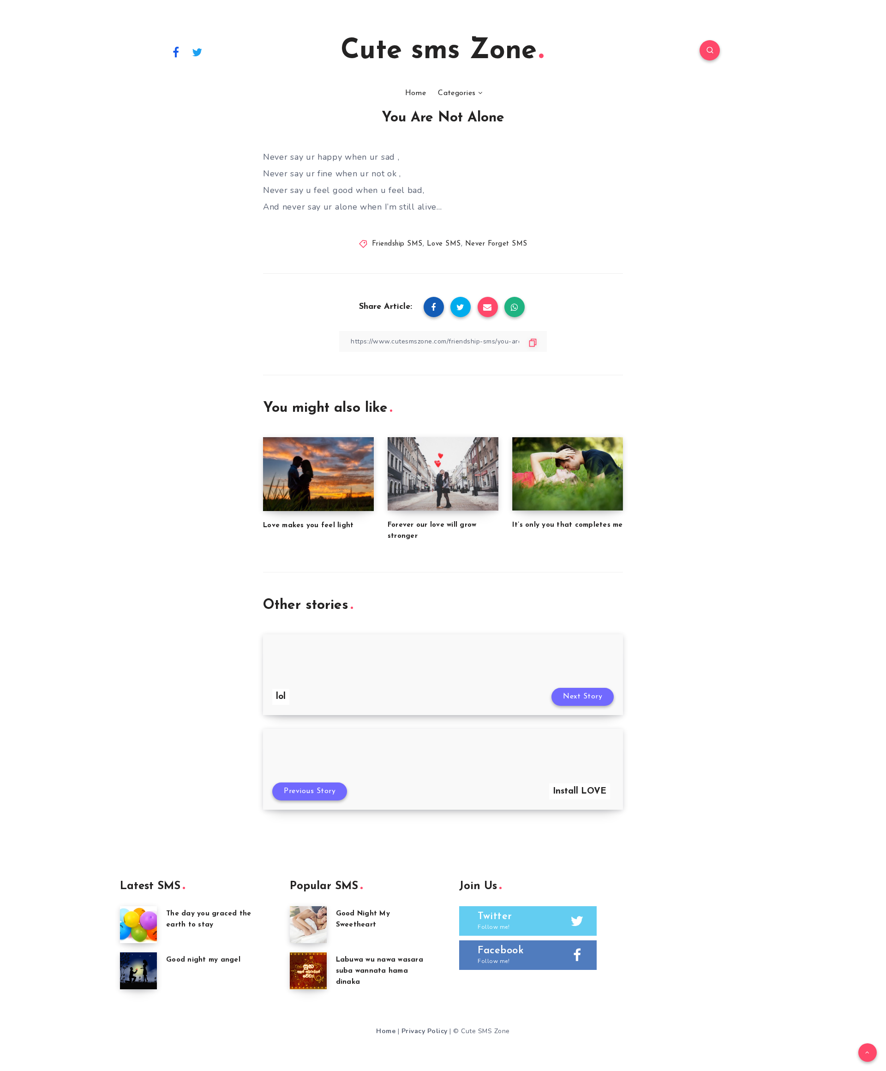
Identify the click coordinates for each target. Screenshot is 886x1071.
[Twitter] (197, 52)
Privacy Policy (424, 1031)
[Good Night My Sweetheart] (308, 924)
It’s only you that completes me (567, 525)
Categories (456, 93)
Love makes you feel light (308, 525)
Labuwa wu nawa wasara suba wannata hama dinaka (379, 971)
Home (415, 93)
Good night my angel (203, 960)
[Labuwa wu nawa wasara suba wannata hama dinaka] (308, 970)
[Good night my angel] (138, 970)
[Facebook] (176, 52)
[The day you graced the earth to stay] (138, 924)
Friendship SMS (397, 244)
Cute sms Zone (439, 51)
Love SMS (444, 244)
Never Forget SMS (496, 244)
